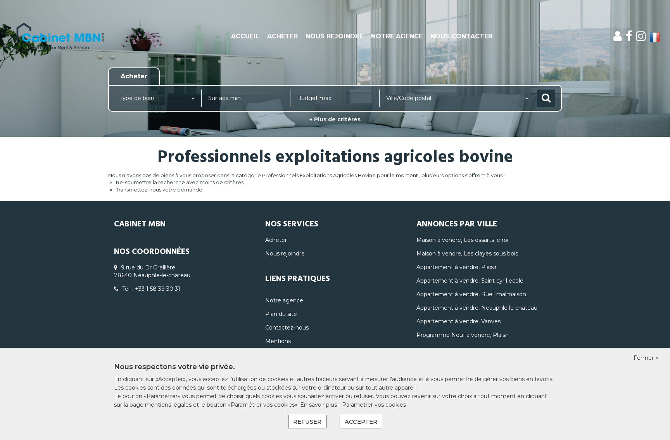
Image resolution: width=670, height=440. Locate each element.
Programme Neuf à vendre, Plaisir (462, 334)
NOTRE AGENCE (397, 36)
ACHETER (282, 36)
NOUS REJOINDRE (334, 36)
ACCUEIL (245, 36)
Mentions (278, 341)
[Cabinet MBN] (60, 37)
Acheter (276, 239)
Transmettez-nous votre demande (159, 189)
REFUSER (307, 421)
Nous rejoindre (285, 253)
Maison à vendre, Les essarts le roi (462, 239)
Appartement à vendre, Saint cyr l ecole (469, 280)
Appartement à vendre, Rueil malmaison (471, 294)
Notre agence (284, 300)
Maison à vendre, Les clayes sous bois (467, 253)
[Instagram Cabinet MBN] (641, 36)
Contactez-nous (287, 327)
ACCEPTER (361, 421)
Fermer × (646, 357)
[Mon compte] (617, 36)
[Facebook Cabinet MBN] (628, 36)
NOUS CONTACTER (461, 36)
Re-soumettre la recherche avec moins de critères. (180, 182)
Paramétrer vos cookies (374, 404)
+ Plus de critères (335, 119)
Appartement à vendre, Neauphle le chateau (476, 307)
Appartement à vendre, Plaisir (456, 267)
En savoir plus (319, 404)
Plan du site (281, 314)
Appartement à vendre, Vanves (458, 321)
